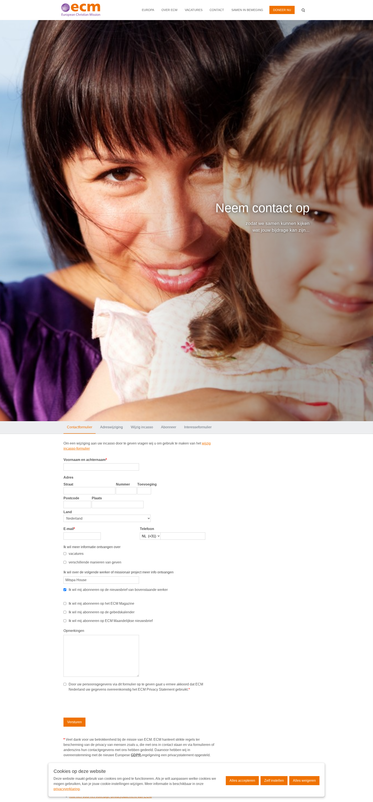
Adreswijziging (111, 427)
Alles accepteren (242, 780)
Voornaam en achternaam (85, 460)
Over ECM (169, 10)
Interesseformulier (198, 427)
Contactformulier (79, 427)
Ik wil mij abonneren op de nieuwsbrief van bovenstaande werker (118, 590)
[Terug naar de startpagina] (85, 9)
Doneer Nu (282, 10)
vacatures (76, 553)
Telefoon (147, 529)
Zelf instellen (274, 780)
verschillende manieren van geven (95, 562)
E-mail (69, 529)
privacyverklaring (67, 789)
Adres (68, 477)
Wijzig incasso (142, 427)
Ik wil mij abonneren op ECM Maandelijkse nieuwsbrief (111, 621)
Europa (148, 10)
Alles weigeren (304, 780)
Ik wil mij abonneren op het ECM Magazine (101, 603)
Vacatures (193, 10)
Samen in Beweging (247, 10)
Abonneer (168, 427)
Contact (217, 10)
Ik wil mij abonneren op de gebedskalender (101, 612)
